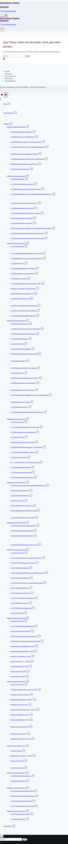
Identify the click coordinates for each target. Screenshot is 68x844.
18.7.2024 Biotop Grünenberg (19, 278)
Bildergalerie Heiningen (20, 808)
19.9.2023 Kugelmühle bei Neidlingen (21, 349)
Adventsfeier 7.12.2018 (17, 621)
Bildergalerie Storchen (20, 560)
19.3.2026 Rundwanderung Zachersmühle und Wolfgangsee (27, 159)
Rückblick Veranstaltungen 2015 (16, 773)
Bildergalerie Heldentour (21, 285)
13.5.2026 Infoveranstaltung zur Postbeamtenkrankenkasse (28, 147)
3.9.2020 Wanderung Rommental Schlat (22, 536)
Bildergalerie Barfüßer (20, 326)
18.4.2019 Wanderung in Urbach (19, 603)
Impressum (8, 74)
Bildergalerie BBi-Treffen (21, 265)
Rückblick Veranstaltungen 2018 (16, 618)
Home (5, 104)
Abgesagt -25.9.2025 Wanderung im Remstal (23, 200)
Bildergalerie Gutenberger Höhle (23, 459)
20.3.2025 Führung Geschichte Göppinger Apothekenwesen (27, 233)
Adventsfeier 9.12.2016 (17, 768)
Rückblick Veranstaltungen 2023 (16, 320)
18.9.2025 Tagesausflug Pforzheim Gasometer (24, 203)
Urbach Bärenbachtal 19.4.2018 (19, 666)
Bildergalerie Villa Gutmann (21, 479)
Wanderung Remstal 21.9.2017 (19, 704)
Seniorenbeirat (8, 108)
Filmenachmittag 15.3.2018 (18, 671)
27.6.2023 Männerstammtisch (19, 365)
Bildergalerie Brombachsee (21, 290)
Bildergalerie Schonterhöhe (22, 449)
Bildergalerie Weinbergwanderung (23, 497)
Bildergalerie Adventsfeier (21, 181)
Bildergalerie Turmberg (20, 528)
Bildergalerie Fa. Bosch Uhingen (23, 736)
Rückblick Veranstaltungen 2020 (16, 522)
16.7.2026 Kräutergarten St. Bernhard (21, 132)
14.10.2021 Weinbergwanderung (20, 495)
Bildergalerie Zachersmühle (22, 161)
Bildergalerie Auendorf (20, 474)
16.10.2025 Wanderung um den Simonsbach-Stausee (26, 189)
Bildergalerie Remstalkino (21, 341)
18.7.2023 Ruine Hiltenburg (18, 361)
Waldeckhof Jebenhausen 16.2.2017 (21, 739)
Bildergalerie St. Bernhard (21, 134)
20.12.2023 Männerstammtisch (20, 324)
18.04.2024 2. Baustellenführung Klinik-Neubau (24, 305)
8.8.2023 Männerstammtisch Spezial (21, 358)
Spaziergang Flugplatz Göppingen (20, 694)
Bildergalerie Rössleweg (21, 701)
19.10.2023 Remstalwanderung (19, 339)
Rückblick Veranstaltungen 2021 (16, 482)
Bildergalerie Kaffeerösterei (22, 318)
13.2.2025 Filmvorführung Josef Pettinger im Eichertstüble (27, 238)
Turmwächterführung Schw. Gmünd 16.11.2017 (24, 689)
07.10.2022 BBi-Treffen (17, 437)
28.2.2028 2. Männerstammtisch (20, 399)
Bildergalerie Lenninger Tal (21, 507)
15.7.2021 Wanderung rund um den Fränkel (23, 517)
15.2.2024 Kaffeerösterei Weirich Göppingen (23, 315)
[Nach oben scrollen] (2, 95)
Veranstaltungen (8, 113)
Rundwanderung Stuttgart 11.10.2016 (21, 756)
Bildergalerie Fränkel (20, 520)
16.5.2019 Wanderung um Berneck (20, 593)
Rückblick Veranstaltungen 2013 (16, 811)
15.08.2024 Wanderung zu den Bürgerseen (23, 273)
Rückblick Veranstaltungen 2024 (16, 243)
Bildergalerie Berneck (20, 595)
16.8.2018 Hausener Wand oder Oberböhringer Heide (25, 641)
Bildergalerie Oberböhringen (22, 643)
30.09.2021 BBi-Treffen (17, 500)
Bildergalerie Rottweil (20, 380)
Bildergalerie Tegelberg (20, 454)
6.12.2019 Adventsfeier (17, 553)
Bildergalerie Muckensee (21, 139)
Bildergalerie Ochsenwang (21, 803)
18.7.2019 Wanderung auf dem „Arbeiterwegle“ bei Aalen (26, 583)
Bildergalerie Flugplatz (20, 696)
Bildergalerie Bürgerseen (21, 275)
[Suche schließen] (2, 836)
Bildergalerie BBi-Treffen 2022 (22, 439)
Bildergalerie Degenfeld (20, 575)
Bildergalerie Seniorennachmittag (23, 492)
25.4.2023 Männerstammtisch (19, 387)
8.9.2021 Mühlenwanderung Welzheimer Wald (23, 510)
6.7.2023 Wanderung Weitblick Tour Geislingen (24, 368)
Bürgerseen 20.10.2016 (17, 761)
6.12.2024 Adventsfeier (17, 246)
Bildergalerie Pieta (19, 628)
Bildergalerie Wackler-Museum (22, 487)
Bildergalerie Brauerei (20, 336)
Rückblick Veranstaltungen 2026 (16, 127)
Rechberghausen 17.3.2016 (18, 748)
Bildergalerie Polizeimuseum (22, 186)
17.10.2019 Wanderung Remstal (20, 568)
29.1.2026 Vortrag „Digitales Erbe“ (20, 169)
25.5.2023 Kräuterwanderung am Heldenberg (23, 383)
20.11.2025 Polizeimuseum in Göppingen (22, 184)
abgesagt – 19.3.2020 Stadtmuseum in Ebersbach (25, 542)
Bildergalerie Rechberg (20, 753)
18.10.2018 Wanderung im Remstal (20, 631)
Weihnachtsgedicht (19, 250)
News (5, 110)
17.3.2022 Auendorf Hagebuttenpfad (21, 472)
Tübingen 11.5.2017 (16, 724)
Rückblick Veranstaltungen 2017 (16, 681)
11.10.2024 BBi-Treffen (17, 263)
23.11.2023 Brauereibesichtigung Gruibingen (23, 334)
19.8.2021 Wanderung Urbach (19, 514)
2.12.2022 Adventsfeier (17, 422)
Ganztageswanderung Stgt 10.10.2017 (22, 699)
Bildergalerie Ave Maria (20, 793)
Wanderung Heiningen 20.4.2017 (20, 727)
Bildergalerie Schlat (19, 429)
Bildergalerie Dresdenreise (21, 464)
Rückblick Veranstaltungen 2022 (16, 419)
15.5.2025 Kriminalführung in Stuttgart (21, 223)
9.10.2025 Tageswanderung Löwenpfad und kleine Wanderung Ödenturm (31, 194)
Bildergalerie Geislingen (20, 778)
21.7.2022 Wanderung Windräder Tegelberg (23, 452)
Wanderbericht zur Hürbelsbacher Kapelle (26, 717)
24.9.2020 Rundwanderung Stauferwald (22, 530)
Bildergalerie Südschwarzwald (22, 663)
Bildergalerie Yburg (19, 570)
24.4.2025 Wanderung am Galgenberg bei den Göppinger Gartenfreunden (31, 228)
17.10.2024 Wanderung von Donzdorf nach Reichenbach (26, 258)
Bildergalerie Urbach (20, 605)
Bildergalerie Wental (19, 215)
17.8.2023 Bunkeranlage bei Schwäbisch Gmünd (24, 354)
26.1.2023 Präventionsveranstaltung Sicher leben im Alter (27, 412)
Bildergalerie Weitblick (20, 370)
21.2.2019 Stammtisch (17, 613)
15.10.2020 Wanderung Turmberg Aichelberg (23, 525)
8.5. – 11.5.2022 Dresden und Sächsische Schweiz (25, 462)
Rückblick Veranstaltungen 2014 (16, 788)
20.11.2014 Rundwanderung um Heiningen (22, 806)
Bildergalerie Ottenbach (21, 220)
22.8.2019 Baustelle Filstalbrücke (20, 578)
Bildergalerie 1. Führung (20, 312)
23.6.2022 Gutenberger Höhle (19, 457)
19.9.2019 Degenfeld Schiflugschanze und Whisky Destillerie (28, 573)
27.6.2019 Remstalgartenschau (20, 588)
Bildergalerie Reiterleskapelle (22, 648)
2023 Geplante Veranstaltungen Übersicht (23, 416)
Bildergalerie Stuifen (20, 392)
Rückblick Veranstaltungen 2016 (16, 746)
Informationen (8, 826)
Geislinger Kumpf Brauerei (18, 781)
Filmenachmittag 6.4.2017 (18, 731)
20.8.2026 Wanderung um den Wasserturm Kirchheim (26, 129)
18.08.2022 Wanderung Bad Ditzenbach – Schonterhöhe (26, 447)
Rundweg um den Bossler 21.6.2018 (21, 656)
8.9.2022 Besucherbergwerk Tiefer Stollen (23, 442)
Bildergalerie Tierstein (20, 144)
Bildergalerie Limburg (20, 434)
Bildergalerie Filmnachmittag (22, 166)
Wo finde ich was (10, 76)
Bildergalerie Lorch (19, 375)
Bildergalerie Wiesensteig (21, 610)
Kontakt (7, 71)
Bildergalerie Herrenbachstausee (23, 638)
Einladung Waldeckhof (20, 743)
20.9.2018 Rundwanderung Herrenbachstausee (24, 636)
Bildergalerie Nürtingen (20, 798)
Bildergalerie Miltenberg (21, 600)
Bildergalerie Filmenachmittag (22, 673)
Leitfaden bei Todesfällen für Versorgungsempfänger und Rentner (26, 832)
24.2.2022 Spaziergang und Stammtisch (22, 477)
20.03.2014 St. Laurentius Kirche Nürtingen (23, 796)
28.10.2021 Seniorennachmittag (20, 490)
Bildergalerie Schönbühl (20, 707)
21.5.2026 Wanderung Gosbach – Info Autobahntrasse (26, 142)
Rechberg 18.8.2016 (16, 751)
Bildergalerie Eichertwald (21, 255)
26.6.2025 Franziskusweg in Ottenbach (22, 218)
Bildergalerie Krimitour (20, 225)
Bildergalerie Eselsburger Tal (22, 295)
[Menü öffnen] (2, 29)
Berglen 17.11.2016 (16, 765)
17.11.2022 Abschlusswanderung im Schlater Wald (25, 427)
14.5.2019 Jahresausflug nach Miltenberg (22, 598)
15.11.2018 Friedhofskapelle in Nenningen (22, 626)
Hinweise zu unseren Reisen (15, 121)
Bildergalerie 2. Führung (20, 307)
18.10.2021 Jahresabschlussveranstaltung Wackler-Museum (28, 485)
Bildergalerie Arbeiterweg (21, 585)
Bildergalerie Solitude (20, 565)
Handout (16, 173)
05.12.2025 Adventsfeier (18, 179)
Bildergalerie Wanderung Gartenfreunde (25, 230)
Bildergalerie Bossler (20, 658)
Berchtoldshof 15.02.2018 (18, 676)
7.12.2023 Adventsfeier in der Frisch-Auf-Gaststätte (25, 329)
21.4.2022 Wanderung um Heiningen (21, 467)
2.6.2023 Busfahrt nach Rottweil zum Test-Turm (24, 378)
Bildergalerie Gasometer (21, 205)
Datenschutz (8, 78)
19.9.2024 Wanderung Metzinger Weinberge (23, 268)
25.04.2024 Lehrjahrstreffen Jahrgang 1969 (23, 302)
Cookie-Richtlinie (10, 81)
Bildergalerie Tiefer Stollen (21, 444)
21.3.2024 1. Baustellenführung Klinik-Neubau (23, 310)
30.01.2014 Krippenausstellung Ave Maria (22, 791)
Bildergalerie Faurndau (20, 404)
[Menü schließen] (0, 99)
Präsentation (18, 151)
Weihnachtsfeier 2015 (17, 785)
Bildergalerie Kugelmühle (21, 351)
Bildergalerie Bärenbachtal (21, 668)
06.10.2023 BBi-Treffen (17, 344)
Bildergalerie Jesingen (20, 210)
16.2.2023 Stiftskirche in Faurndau (20, 402)
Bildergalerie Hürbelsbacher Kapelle (24, 156)
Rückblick (6, 124)
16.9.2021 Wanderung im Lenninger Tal (21, 505)
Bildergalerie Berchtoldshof (22, 678)
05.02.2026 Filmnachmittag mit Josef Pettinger (24, 164)
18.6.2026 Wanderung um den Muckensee (22, 137)
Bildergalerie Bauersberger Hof (23, 633)
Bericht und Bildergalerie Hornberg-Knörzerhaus (27, 711)
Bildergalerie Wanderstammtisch (23, 547)
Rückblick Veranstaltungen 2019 (16, 550)
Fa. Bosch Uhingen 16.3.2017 (19, 734)
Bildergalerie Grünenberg (21, 280)
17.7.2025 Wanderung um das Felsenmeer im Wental (25, 213)
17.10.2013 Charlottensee (18, 819)
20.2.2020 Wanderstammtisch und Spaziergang (24, 545)
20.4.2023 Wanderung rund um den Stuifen (23, 390)
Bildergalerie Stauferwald (21, 533)
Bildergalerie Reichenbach (21, 260)
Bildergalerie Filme (19, 240)
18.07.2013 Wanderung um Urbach (20, 814)
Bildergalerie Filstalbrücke (21, 580)
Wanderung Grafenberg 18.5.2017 (20, 720)
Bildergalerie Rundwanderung (22, 469)
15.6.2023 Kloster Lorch (17, 373)
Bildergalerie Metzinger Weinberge (24, 270)
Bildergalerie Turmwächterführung (24, 691)
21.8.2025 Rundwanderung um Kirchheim (22, 208)
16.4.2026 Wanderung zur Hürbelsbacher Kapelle (24, 154)
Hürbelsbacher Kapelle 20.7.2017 (20, 714)
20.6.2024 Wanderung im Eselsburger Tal (22, 293)
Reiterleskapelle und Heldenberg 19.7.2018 (23, 646)
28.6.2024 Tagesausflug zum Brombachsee (23, 288)
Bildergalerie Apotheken (21, 235)
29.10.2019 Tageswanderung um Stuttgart (23, 563)
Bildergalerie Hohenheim (21, 653)
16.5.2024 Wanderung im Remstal (20, 298)
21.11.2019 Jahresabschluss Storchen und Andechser (26, 558)
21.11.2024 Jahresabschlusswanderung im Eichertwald (26, 253)
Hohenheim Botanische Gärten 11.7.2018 (22, 651)
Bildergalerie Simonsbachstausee (23, 191)
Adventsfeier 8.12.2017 (17, 684)
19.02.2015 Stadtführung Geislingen (21, 776)
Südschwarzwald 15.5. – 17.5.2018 (20, 661)
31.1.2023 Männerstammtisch (19, 407)
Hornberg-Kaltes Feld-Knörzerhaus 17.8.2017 (23, 709)
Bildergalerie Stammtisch (21, 409)
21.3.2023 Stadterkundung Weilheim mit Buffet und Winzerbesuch (29, 395)
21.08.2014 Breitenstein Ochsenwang (21, 801)
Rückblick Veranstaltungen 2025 (16, 176)
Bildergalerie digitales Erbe (21, 171)
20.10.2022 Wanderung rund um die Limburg (23, 432)
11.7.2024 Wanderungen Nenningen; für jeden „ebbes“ (26, 283)
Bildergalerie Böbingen (20, 590)
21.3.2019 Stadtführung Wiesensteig (21, 608)
